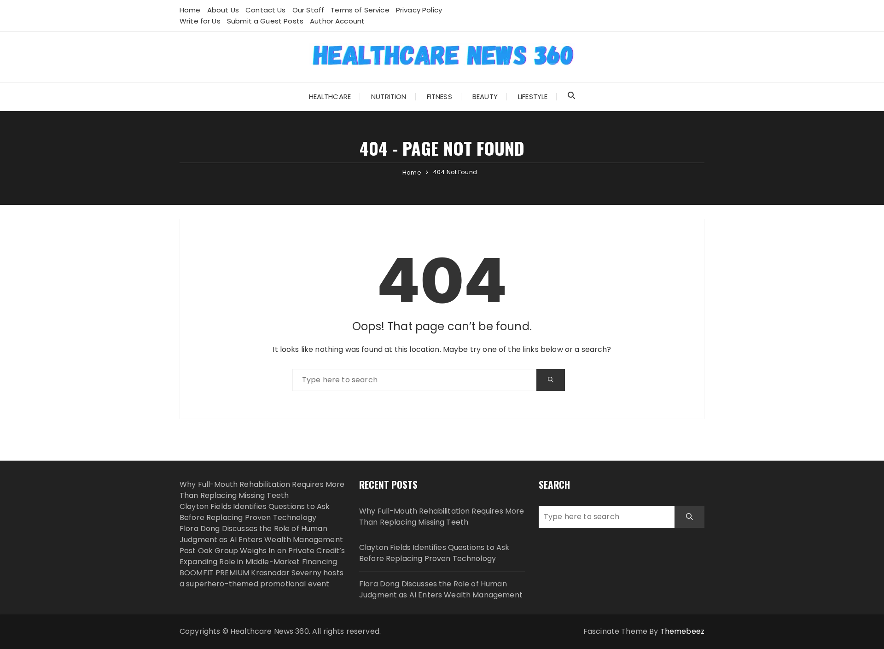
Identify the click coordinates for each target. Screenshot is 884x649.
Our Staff (308, 10)
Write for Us (200, 21)
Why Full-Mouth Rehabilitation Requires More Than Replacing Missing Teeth (262, 490)
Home (190, 10)
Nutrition (388, 96)
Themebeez (682, 631)
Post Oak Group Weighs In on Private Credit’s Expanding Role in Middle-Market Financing (262, 556)
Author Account (337, 21)
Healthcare (330, 96)
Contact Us (265, 10)
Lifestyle (532, 96)
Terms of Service (360, 10)
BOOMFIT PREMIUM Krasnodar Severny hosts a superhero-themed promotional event (261, 578)
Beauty (485, 96)
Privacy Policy (419, 10)
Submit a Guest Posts (265, 21)
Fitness (439, 96)
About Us (223, 10)
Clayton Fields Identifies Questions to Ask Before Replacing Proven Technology (255, 512)
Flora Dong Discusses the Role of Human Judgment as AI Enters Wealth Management (261, 534)
